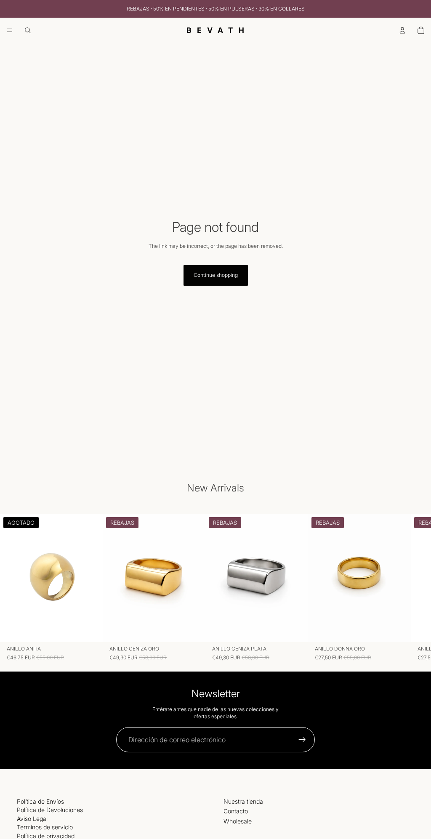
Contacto (235, 811)
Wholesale (237, 821)
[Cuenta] (402, 30)
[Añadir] (397, 629)
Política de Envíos (40, 801)
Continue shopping (216, 275)
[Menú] (9, 30)
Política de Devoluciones (50, 809)
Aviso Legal (32, 818)
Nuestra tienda (243, 801)
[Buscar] (28, 30)
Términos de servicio (45, 827)
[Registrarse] (302, 740)
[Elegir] (192, 629)
